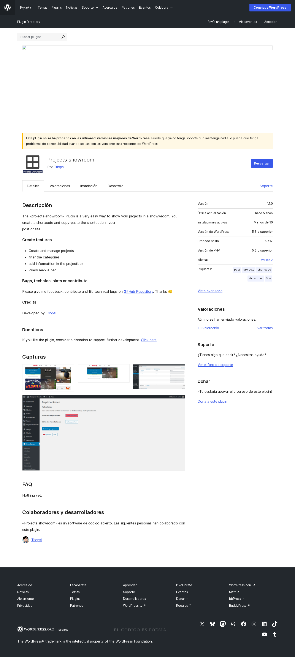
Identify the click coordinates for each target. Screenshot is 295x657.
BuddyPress (239, 605)
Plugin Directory (28, 22)
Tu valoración (208, 328)
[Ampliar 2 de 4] (124, 370)
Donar (182, 598)
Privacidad (24, 605)
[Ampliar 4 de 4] (179, 401)
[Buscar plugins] (63, 37)
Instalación (88, 186)
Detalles (33, 186)
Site (268, 278)
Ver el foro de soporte (215, 365)
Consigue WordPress (270, 7)
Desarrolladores (134, 598)
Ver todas (265, 328)
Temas (75, 592)
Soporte (266, 186)
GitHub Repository (138, 291)
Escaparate (78, 585)
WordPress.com (242, 585)
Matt (234, 592)
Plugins (75, 598)
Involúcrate (184, 585)
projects (248, 269)
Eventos (182, 592)
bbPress (237, 598)
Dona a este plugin (212, 401)
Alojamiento (25, 598)
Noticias (23, 592)
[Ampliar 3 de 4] (179, 370)
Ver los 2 (267, 259)
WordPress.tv (134, 605)
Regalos (184, 605)
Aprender (130, 585)
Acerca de (24, 585)
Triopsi (59, 167)
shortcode (264, 269)
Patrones (76, 605)
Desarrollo (116, 186)
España (63, 629)
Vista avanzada (210, 291)
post (237, 269)
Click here (149, 340)
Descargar (262, 163)
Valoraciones (60, 186)
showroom (256, 278)
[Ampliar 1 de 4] (68, 370)
